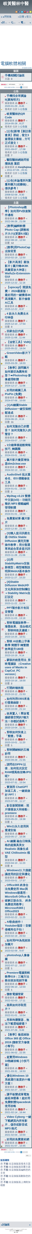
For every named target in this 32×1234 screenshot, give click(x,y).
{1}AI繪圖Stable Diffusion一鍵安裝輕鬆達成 (18, 408)
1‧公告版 (22, 109)
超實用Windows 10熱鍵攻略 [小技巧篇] (17, 1060)
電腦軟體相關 (13, 63)
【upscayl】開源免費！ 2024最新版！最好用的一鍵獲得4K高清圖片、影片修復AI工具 (18, 295)
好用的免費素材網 (18, 1139)
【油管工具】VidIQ (19, 342)
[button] (27, 87)
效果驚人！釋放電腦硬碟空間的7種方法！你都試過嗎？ (17, 717)
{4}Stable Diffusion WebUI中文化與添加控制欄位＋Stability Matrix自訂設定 (17, 589)
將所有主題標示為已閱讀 (9, 87)
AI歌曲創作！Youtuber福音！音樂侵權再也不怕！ (18, 925)
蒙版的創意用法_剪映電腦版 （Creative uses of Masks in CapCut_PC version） (18, 667)
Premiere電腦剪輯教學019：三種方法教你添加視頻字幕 (17, 976)
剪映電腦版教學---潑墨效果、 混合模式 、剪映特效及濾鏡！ (18, 626)
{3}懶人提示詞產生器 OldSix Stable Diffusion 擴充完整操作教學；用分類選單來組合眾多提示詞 (17, 541)
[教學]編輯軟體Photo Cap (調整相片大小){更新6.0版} (17, 229)
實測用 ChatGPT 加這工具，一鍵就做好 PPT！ (17, 790)
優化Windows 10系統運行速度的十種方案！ (17, 1079)
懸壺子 (21, 103)
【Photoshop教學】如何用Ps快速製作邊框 (18, 211)
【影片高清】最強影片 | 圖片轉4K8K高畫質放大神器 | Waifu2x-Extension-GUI (18, 269)
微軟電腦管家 (15, 994)
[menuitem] (7, 16)
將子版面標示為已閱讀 (27, 67)
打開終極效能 (15, 687)
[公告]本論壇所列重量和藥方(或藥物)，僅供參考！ (18, 184)
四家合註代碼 (15, 331)
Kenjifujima (24, 167)
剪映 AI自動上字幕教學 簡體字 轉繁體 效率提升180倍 (17, 645)
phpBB (11, 1229)
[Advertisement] (16, 42)
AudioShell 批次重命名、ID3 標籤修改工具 (17, 478)
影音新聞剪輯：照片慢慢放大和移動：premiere (17, 809)
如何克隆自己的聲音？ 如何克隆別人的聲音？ (18, 430)
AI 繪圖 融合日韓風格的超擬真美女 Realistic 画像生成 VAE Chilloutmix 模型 (18, 849)
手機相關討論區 (15, 75)
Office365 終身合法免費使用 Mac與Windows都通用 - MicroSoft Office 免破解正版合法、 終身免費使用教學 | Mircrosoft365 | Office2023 (18, 898)
